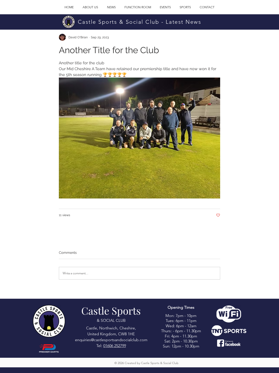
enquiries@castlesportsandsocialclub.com (111, 339)
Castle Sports (111, 310)
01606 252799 (114, 345)
